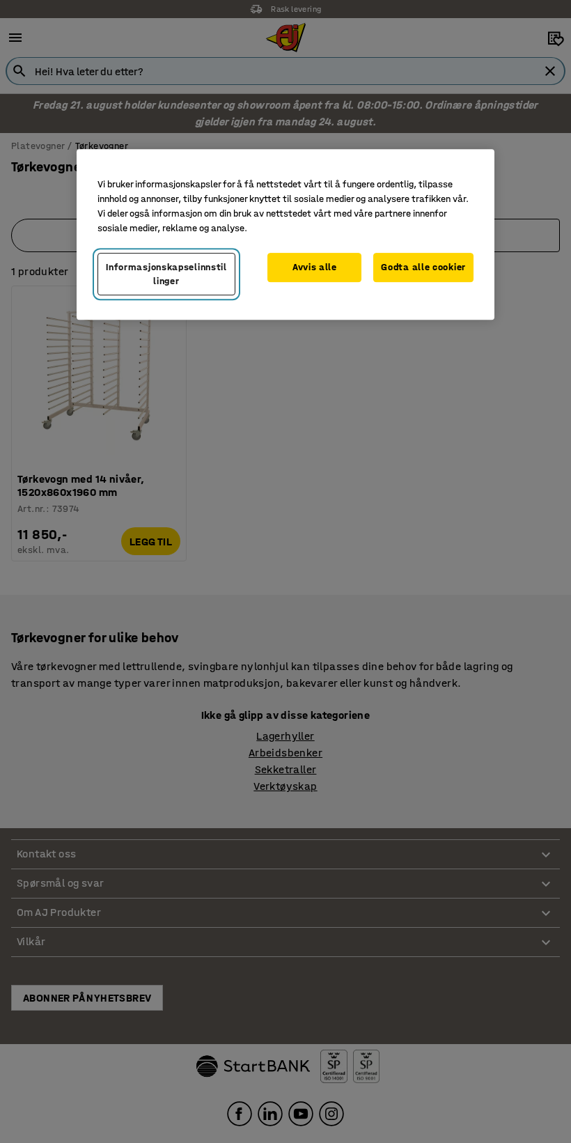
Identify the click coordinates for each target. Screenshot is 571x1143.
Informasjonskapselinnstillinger (166, 274)
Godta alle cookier (423, 267)
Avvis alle (314, 267)
